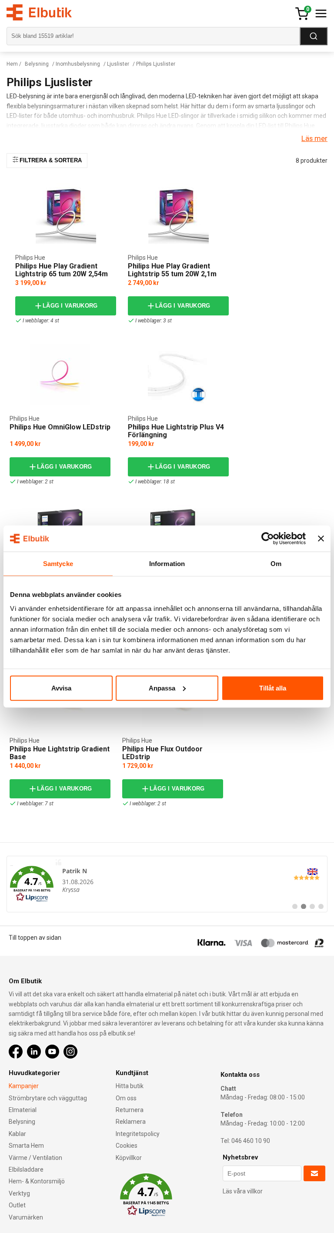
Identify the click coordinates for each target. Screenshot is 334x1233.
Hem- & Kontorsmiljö (37, 1181)
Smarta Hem (26, 1145)
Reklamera (131, 1121)
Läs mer (314, 138)
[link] (167, 884)
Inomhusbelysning (78, 64)
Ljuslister (118, 64)
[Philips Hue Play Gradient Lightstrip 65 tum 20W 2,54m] (66, 214)
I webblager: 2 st (35, 482)
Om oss (126, 1098)
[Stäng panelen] (321, 539)
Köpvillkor (129, 1157)
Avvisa (61, 687)
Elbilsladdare (26, 1169)
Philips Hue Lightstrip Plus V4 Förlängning (176, 431)
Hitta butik (130, 1085)
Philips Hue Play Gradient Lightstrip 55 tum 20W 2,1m (172, 270)
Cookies (126, 1145)
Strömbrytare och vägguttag (48, 1098)
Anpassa (162, 687)
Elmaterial (23, 1109)
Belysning (37, 64)
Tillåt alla (272, 687)
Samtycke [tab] (58, 563)
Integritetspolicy (138, 1133)
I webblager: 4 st (41, 321)
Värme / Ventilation (35, 1157)
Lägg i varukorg (70, 305)
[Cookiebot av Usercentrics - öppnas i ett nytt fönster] (268, 538)
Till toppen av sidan (35, 937)
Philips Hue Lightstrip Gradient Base (60, 753)
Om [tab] (276, 563)
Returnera (130, 1109)
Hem (12, 64)
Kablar (17, 1133)
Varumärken (26, 1217)
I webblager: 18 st (154, 482)
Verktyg (19, 1193)
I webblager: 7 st (35, 804)
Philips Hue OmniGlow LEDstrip (60, 427)
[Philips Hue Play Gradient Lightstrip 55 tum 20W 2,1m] (178, 214)
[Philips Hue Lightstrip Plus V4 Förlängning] (178, 374)
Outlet (17, 1205)
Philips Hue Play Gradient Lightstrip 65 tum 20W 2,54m (61, 270)
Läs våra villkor (243, 1191)
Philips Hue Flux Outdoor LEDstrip (162, 753)
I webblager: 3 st (153, 321)
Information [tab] (167, 563)
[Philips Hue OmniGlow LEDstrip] (60, 374)
